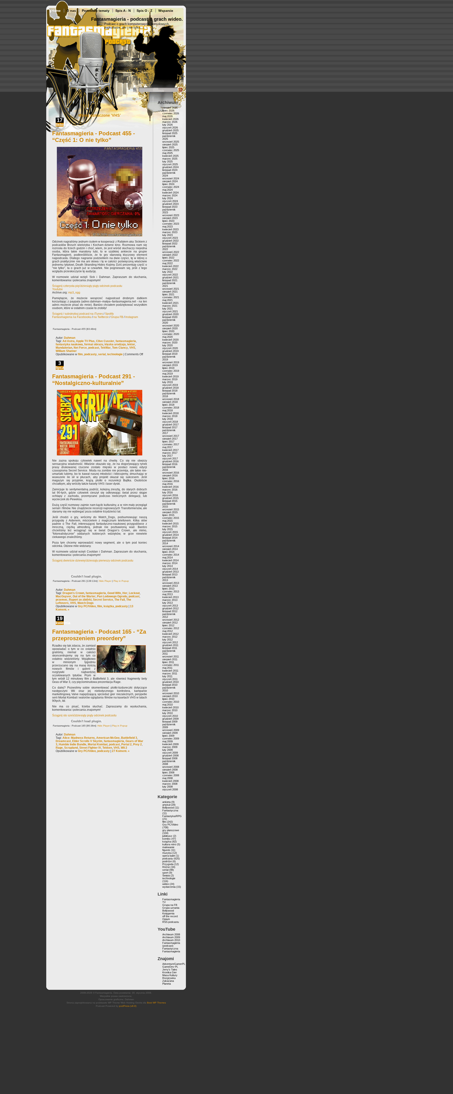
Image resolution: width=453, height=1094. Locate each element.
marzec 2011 (169, 673)
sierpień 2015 (170, 512)
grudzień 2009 (170, 718)
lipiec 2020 (168, 331)
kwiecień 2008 (170, 781)
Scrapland (71, 747)
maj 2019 (167, 373)
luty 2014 (167, 566)
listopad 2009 (169, 721)
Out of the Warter (84, 596)
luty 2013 (167, 602)
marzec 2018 (169, 416)
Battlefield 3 (129, 737)
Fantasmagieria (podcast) (171, 944)
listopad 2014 (169, 537)
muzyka (167, 852)
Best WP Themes (156, 1002)
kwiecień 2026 (170, 119)
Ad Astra (69, 341)
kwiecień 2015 (170, 523)
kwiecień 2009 (170, 744)
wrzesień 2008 (170, 766)
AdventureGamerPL (173, 963)
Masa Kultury (169, 975)
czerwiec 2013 (170, 591)
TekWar (106, 347)
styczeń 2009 (170, 752)
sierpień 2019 (170, 365)
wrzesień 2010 (170, 693)
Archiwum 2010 (171, 940)
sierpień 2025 (170, 144)
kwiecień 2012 (170, 633)
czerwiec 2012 (170, 628)
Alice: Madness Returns (79, 737)
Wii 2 (124, 747)
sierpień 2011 (169, 659)
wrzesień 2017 (170, 435)
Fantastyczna (170, 810)
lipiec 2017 (168, 441)
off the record (170, 916)
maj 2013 (167, 594)
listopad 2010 (169, 684)
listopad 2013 (169, 574)
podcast (93, 347)
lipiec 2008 (168, 772)
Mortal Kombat (98, 744)
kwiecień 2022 (170, 266)
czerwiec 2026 (170, 113)
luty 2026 (167, 124)
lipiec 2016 (168, 478)
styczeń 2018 (170, 421)
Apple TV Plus (85, 341)
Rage (59, 747)
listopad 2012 (169, 611)
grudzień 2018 (170, 387)
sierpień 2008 (170, 769)
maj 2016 (167, 484)
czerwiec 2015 (170, 517)
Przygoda (167, 864)
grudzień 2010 (170, 682)
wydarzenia (169, 886)
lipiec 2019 (168, 368)
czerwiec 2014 (170, 554)
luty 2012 (167, 639)
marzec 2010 (169, 710)
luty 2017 (167, 455)
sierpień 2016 (170, 475)
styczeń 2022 (170, 274)
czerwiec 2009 (170, 738)
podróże (167, 861)
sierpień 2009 (170, 732)
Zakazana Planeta (168, 982)
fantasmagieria (126, 341)
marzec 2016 (169, 489)
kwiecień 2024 (170, 192)
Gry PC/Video (87, 606)
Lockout (134, 593)
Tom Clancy (120, 347)
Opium (166, 919)
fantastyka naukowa (69, 344)
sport (165, 872)
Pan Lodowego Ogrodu (112, 596)
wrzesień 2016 (170, 472)
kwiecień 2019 (170, 376)
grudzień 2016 (170, 461)
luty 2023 (167, 235)
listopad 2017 (169, 427)
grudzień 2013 (170, 571)
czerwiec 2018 (170, 407)
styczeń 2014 (170, 568)
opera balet (168, 855)
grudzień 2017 (170, 424)
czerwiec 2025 (170, 150)
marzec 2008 (169, 783)
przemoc (61, 599)
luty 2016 (167, 492)
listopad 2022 (169, 243)
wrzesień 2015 (170, 509)
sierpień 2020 (170, 328)
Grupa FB (117, 317)
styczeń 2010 (170, 715)
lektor (131, 344)
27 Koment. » (121, 751)
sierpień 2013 (170, 585)
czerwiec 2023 (170, 223)
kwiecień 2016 (170, 486)
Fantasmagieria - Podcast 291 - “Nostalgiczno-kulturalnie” (93, 379)
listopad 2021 (169, 280)
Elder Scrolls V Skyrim (87, 741)
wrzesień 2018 (170, 399)
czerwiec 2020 (170, 334)
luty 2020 (167, 345)
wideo (165, 884)
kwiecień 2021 (170, 302)
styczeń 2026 (170, 127)
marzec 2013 (169, 600)
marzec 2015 (169, 526)
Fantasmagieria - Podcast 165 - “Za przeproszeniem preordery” (99, 634)
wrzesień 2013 (170, 583)
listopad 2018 (169, 390)
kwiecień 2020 (170, 339)
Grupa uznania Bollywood (170, 909)
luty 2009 (167, 749)
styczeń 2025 (170, 164)
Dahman (69, 337)
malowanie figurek (168, 848)
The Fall (119, 599)
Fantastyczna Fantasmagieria (171, 950)
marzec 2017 (169, 452)
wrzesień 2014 (170, 546)
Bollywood (168, 807)
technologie (115, 354)
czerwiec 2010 (170, 701)
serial (102, 354)
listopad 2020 (169, 317)
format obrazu (93, 344)
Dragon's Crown (73, 593)
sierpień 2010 (170, 696)
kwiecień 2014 (170, 560)
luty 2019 (167, 382)
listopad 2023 (169, 206)
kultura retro (169, 844)
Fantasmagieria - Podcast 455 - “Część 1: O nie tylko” (93, 136)
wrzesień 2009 (170, 730)
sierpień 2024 (170, 181)
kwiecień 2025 (170, 155)
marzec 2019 (169, 379)
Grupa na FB (169, 905)
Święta (166, 875)
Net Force (80, 347)
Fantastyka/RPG (172, 816)
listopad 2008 (169, 758)
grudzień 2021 (170, 277)
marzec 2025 (169, 158)
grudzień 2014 (170, 534)
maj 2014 (167, 557)
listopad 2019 (169, 353)
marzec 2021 (169, 305)
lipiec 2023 (168, 220)
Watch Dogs (85, 603)
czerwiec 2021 (170, 297)
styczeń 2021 (170, 311)
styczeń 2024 (170, 201)
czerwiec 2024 (170, 187)
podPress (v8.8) (127, 1006)
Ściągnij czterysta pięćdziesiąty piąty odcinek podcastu (87, 286)
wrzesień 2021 (170, 288)
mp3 (71, 292)
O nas (71, 10)
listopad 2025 (169, 133)
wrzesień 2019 (170, 362)
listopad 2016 (169, 464)
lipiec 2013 (168, 588)
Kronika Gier (169, 972)
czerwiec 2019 (170, 370)
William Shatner (66, 351)
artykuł (166, 804)
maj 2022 (167, 263)
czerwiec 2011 (170, 665)
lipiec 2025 (168, 147)
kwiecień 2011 (170, 670)
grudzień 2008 (170, 755)
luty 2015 (167, 529)
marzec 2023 (169, 232)
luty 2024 (167, 198)
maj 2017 (167, 447)
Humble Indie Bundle (72, 744)
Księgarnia (168, 913)
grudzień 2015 (170, 498)
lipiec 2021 (168, 294)
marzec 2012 (169, 636)
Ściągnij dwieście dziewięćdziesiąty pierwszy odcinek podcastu (92, 560)
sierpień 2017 (170, 438)
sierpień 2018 (170, 401)
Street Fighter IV (90, 747)
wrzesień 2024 (170, 178)
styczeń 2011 (170, 679)
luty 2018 (167, 418)
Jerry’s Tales (169, 969)
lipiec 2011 (168, 662)
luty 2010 (167, 713)
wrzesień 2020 (170, 325)
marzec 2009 (169, 747)
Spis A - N (123, 10)
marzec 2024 (169, 195)
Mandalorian (64, 347)
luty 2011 (167, 676)
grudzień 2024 (170, 167)
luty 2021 (167, 308)
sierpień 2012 (170, 622)
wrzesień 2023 (170, 215)
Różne (166, 867)
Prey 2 (137, 744)
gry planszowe (170, 830)
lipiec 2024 (168, 184)
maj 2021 (167, 300)
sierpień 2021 (170, 291)
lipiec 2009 (168, 735)
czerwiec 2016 (170, 481)
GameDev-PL (170, 966)
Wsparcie (165, 10)
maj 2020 (167, 336)
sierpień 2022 (170, 254)
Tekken (107, 747)
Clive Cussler (105, 341)
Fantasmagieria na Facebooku (71, 317)
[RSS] (180, 91)
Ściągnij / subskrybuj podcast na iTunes (77, 313)
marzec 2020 (169, 342)
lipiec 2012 (168, 625)
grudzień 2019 (170, 351)
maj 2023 (167, 226)
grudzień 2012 (170, 608)
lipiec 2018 (168, 404)
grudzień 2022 (170, 240)
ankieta (166, 802)
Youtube (57, 289)
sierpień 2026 (170, 107)
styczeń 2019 (170, 385)
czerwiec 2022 (170, 260)
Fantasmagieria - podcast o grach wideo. (137, 19)
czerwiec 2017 (170, 444)
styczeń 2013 (170, 605)
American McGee (108, 737)
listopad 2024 (169, 170)
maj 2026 (167, 116)
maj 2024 (167, 189)
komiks (166, 838)
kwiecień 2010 (170, 707)
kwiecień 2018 (170, 413)
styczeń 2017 (170, 458)
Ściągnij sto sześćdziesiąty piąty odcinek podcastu (84, 715)
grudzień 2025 (170, 130)
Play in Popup (121, 581)
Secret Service (103, 599)
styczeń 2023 (170, 237)
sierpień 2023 (170, 218)
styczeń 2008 (170, 789)
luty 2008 (167, 786)
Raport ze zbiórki (80, 599)
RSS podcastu (170, 922)
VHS (132, 347)
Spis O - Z (144, 10)
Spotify (109, 313)
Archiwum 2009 (171, 937)
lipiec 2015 (168, 515)
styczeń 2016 (170, 495)
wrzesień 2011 (170, 656)
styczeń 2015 (170, 532)
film (80, 354)
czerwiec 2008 (170, 775)
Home (56, 10)
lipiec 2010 (168, 699)
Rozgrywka (169, 978)
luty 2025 (167, 161)
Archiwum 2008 (171, 934)
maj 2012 (167, 631)
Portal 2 (126, 744)
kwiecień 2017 (170, 450)
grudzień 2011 (170, 645)
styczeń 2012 (170, 642)
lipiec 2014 (168, 551)
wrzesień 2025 (170, 141)
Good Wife (114, 593)
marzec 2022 (169, 269)
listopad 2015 (169, 501)
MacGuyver (63, 596)
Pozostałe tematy (95, 10)
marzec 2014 (169, 563)
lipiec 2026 (168, 110)
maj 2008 (167, 778)
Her (124, 593)
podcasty (90, 354)
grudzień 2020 (170, 314)
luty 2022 (167, 271)
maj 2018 (167, 410)
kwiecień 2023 (170, 229)
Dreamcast (63, 741)
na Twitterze (101, 317)
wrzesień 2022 (170, 252)
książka (109, 606)
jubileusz (167, 835)
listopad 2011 (169, 648)
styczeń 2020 (170, 348)
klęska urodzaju (115, 344)
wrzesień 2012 (170, 619)
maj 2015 (167, 520)
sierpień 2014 (170, 549)
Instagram (131, 317)
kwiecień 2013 (170, 597)
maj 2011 (167, 667)
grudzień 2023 (170, 203)
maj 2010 (167, 704)
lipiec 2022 (168, 257)
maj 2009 (167, 741)
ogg (77, 292)
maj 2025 (167, 153)
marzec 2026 (169, 121)
